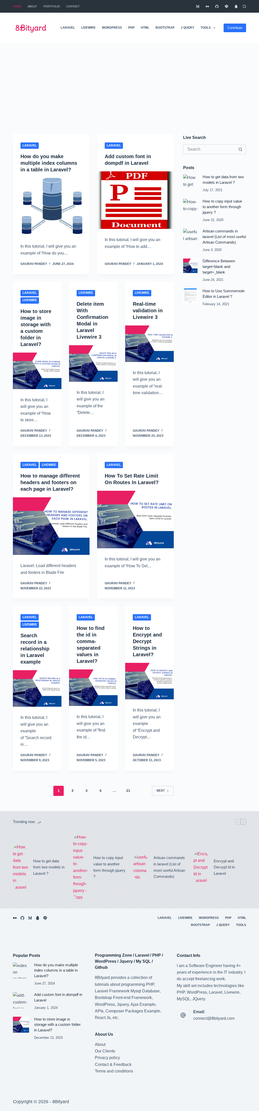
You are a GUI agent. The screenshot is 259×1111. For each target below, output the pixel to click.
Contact (73, 6)
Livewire (88, 27)
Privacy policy (107, 1057)
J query (187, 27)
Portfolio (52, 6)
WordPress (112, 27)
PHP (131, 27)
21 (128, 791)
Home (17, 6)
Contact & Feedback (113, 1064)
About (32, 6)
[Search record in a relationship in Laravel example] (37, 688)
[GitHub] (217, 6)
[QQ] (236, 6)
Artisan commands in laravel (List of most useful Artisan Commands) (224, 236)
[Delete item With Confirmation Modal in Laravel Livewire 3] (93, 363)
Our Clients (105, 1051)
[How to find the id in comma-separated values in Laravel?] (93, 687)
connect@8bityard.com (213, 1018)
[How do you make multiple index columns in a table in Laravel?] (51, 206)
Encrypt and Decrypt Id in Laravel (224, 867)
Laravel (68, 27)
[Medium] (197, 6)
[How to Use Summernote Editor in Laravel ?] (190, 295)
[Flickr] (207, 6)
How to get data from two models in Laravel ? (48, 867)
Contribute (234, 28)
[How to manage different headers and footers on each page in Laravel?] (51, 526)
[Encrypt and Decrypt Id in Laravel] (201, 867)
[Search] (244, 6)
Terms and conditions (114, 1071)
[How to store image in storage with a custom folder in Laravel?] (37, 371)
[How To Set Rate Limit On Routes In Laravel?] (135, 519)
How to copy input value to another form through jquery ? (222, 206)
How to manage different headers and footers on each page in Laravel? (50, 482)
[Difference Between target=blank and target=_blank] (190, 266)
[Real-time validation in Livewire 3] (149, 343)
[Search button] (240, 149)
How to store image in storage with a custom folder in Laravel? (57, 1024)
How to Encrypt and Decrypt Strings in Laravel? (147, 641)
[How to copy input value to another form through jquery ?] (190, 206)
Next (161, 790)
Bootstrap (165, 27)
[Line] (226, 6)
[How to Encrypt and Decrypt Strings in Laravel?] (149, 681)
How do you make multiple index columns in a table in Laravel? (48, 163)
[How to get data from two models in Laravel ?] (190, 181)
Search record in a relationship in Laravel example (34, 649)
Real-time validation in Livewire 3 (148, 310)
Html (145, 27)
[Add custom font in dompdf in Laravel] (135, 200)
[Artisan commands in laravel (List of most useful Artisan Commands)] (190, 236)
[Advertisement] (129, 81)
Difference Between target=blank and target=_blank (219, 266)
